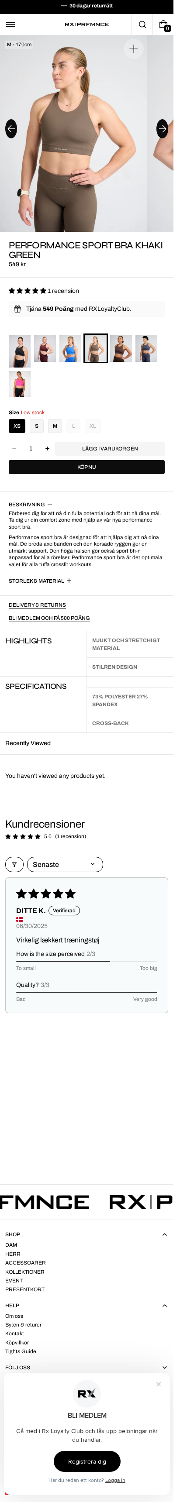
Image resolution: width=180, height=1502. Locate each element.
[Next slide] (162, 128)
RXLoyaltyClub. (110, 309)
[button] (10, 24)
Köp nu (86, 467)
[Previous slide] (11, 128)
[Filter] (14, 864)
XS (17, 426)
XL (93, 426)
